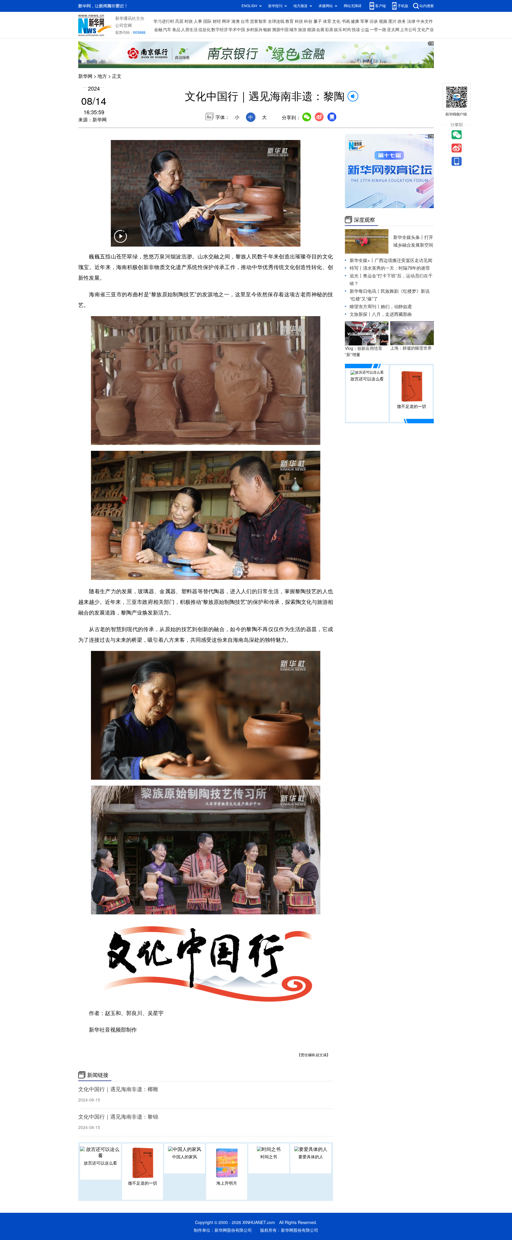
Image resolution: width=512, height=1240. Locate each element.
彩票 (329, 30)
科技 (299, 21)
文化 (336, 21)
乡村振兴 (254, 30)
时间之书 (268, 1157)
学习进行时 (163, 21)
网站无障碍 (352, 6)
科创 (308, 21)
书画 (346, 21)
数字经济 (219, 30)
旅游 (302, 30)
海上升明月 (226, 1183)
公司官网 (123, 25)
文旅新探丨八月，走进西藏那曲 (381, 314)
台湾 (245, 21)
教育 (289, 21)
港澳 (235, 21)
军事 (364, 21)
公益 (365, 30)
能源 (311, 30)
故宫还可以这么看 (100, 1163)
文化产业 (425, 30)
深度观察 (364, 219)
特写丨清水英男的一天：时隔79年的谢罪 (390, 268)
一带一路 (378, 30)
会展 (320, 30)
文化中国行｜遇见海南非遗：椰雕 (118, 1089)
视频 (383, 21)
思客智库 (258, 21)
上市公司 (408, 30)
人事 (198, 21)
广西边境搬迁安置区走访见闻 (403, 260)
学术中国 (236, 30)
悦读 (356, 30)
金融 (158, 30)
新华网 (85, 76)
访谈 (373, 21)
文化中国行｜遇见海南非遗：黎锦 (118, 1116)
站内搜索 (427, 6)
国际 (207, 21)
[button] (120, 240)
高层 (179, 21)
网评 (226, 21)
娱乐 (338, 30)
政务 (402, 21)
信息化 (204, 30)
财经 (217, 21)
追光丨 (356, 276)
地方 (102, 76)
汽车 (167, 30)
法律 (411, 21)
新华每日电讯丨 (365, 291)
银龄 (267, 30)
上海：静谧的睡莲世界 (411, 348)
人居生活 (189, 30)
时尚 (347, 30)
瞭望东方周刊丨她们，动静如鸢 (381, 306)
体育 (327, 21)
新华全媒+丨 (362, 260)
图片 (392, 21)
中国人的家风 (184, 1157)
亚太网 (393, 30)
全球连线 (276, 21)
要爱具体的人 (310, 1157)
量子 (317, 21)
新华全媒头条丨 (408, 237)
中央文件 (424, 21)
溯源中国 (280, 30)
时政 (189, 21)
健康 (355, 21)
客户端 (380, 6)
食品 (176, 30)
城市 (293, 30)
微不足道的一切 (142, 1183)
